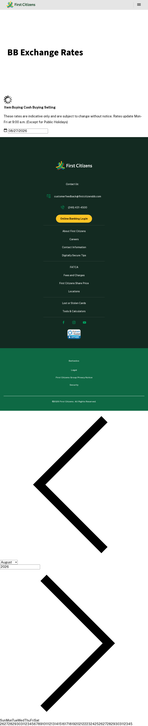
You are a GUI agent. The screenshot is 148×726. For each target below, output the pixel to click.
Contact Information (74, 247)
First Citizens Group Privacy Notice (74, 377)
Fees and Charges (74, 275)
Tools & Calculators (74, 311)
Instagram (74, 322)
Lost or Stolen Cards (74, 303)
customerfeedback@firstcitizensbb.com (77, 196)
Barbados (74, 361)
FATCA (74, 267)
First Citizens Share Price (74, 283)
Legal (74, 370)
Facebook (63, 322)
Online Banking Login (74, 218)
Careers (74, 239)
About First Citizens (74, 231)
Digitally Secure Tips (74, 255)
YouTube (84, 322)
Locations (74, 291)
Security (74, 385)
